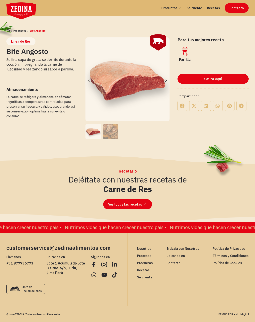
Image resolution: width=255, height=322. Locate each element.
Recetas (213, 8)
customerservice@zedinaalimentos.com (58, 247)
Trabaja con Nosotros (183, 249)
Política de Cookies (227, 263)
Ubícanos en (176, 256)
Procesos (144, 256)
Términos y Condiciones (231, 256)
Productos (169, 8)
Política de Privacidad (229, 249)
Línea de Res (21, 41)
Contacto (173, 263)
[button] (89, 80)
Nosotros (144, 249)
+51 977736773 (19, 263)
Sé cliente (194, 8)
